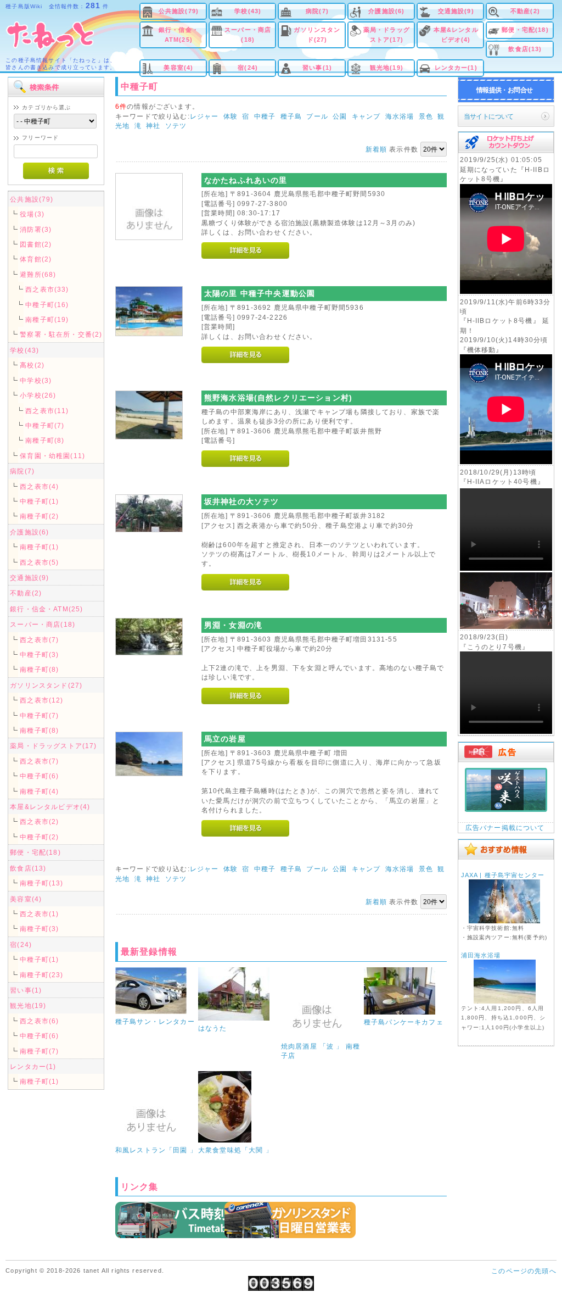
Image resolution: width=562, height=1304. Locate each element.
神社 (153, 125)
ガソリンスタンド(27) (317, 34)
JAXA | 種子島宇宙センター (503, 875)
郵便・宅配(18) (525, 29)
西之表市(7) (39, 639)
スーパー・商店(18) (247, 34)
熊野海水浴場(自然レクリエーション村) (278, 397)
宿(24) (248, 67)
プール (317, 116)
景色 (426, 116)
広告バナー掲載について (505, 827)
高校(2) (32, 365)
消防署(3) (36, 229)
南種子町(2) (39, 516)
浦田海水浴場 (481, 955)
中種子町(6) (39, 775)
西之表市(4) (39, 486)
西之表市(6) (39, 1020)
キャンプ (366, 116)
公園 (340, 116)
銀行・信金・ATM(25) (179, 34)
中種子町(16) (47, 304)
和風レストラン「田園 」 (156, 1149)
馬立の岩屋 (225, 738)
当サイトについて (489, 116)
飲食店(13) (525, 49)
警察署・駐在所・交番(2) (61, 334)
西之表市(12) (41, 700)
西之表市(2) (39, 821)
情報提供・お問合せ (504, 89)
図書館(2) (36, 244)
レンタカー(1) (456, 67)
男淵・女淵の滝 (233, 625)
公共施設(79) (179, 11)
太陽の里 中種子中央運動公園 (259, 293)
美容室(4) (178, 67)
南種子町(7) (39, 1051)
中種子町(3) (39, 654)
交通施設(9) (456, 11)
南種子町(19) (47, 319)
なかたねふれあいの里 (246, 180)
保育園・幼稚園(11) (52, 455)
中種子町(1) (39, 501)
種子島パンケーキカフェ (403, 1022)
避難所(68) (38, 274)
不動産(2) (525, 11)
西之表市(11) (47, 410)
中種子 (265, 116)
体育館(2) (36, 259)
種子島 (291, 116)
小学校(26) (38, 395)
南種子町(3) (39, 928)
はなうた (212, 1028)
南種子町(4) (39, 791)
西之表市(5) (39, 562)
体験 (230, 116)
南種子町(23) (41, 974)
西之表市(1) (39, 913)
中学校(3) (36, 380)
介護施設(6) (386, 11)
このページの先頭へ (523, 1270)
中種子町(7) (44, 425)
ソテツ (176, 125)
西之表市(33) (47, 289)
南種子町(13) (41, 883)
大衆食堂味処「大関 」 (235, 1149)
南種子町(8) (44, 440)
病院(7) (317, 11)
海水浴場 (399, 116)
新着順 (376, 149)
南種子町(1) (39, 546)
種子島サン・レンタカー (155, 1021)
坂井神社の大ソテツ (241, 501)
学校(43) (247, 11)
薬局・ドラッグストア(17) (386, 34)
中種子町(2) (39, 836)
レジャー (204, 116)
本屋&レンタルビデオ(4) (456, 34)
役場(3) (32, 214)
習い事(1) (317, 67)
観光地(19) (386, 67)
